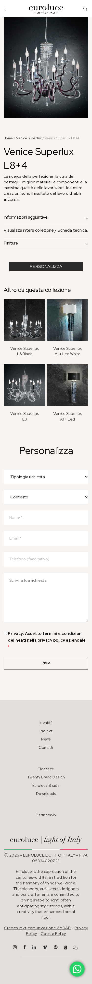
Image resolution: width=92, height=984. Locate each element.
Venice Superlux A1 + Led (67, 416)
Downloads (46, 793)
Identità (46, 722)
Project (45, 731)
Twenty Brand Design (46, 777)
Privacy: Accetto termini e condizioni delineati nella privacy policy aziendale (47, 640)
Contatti (46, 747)
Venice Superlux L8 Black (24, 351)
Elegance (46, 769)
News (46, 739)
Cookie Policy (53, 933)
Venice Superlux (28, 138)
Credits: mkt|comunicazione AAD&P (37, 928)
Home (8, 138)
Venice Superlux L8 (24, 416)
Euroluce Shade (46, 785)
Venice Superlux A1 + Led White (67, 351)
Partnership (46, 815)
